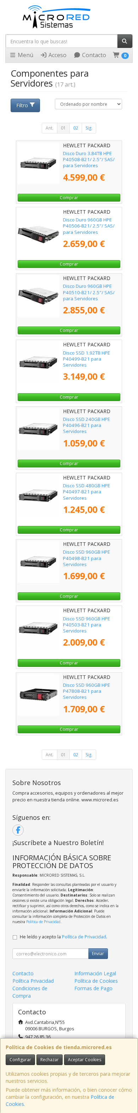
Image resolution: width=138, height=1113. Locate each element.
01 (63, 128)
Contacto (93, 55)
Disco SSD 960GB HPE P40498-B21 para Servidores (86, 558)
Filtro (22, 105)
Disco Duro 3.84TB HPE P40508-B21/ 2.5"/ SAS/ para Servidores (89, 159)
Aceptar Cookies (84, 1060)
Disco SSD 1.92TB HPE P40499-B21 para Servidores (86, 359)
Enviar (98, 953)
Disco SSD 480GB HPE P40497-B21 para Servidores (86, 491)
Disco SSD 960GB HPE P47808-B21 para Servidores (86, 691)
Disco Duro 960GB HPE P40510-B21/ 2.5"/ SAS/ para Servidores (89, 292)
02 (75, 128)
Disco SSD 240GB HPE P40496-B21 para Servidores (86, 425)
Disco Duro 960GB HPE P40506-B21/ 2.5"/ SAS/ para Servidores (89, 225)
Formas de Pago (93, 988)
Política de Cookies (96, 980)
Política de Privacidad (43, 921)
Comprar (69, 197)
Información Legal (95, 973)
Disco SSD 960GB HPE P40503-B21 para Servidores (86, 624)
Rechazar (49, 1060)
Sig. (89, 128)
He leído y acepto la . (63, 937)
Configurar (20, 1060)
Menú (24, 55)
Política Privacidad (33, 980)
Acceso (57, 55)
